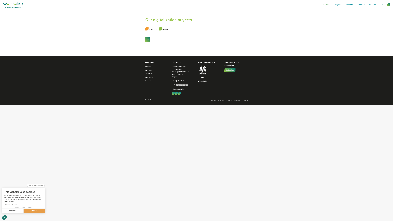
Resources (237, 101)
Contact (245, 101)
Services (213, 101)
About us (229, 101)
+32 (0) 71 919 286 (178, 81)
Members (221, 101)
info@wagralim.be (178, 89)
